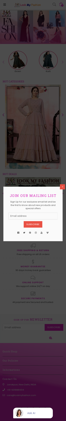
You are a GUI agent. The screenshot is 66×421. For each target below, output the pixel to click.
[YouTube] (41, 232)
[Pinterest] (30, 232)
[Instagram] (36, 232)
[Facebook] (18, 232)
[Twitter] (24, 232)
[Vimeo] (47, 232)
